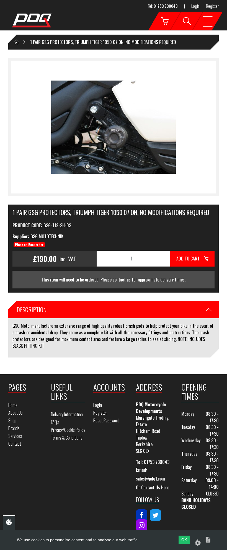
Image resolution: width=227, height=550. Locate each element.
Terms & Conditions (66, 437)
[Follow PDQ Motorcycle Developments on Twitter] (155, 515)
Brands (14, 428)
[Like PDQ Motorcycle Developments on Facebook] (141, 515)
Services (15, 436)
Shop (12, 420)
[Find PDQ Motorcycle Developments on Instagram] (141, 525)
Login (195, 6)
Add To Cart (190, 258)
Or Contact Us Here (152, 487)
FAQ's (55, 422)
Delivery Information (67, 414)
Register (212, 6)
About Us (15, 412)
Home (12, 405)
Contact (14, 443)
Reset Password (106, 420)
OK (184, 540)
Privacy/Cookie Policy (68, 430)
